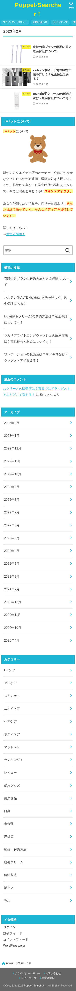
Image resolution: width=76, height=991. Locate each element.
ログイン (9, 927)
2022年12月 (12, 448)
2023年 (20, 963)
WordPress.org (14, 945)
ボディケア (12, 734)
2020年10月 (12, 627)
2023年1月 (12, 435)
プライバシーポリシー (15, 22)
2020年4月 (12, 640)
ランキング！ (13, 759)
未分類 (9, 823)
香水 (7, 900)
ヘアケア (10, 721)
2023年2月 (12, 423)
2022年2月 (12, 576)
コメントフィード (16, 939)
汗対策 (9, 836)
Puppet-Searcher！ (35, 985)
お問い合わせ (40, 22)
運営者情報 (48, 978)
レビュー (10, 772)
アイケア (10, 683)
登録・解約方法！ (17, 849)
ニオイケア (12, 708)
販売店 (9, 888)
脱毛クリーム (13, 862)
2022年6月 (12, 525)
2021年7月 (12, 589)
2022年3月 (12, 563)
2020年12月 (12, 602)
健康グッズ (12, 785)
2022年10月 (12, 474)
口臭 (7, 811)
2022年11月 (12, 461)
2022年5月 (12, 538)
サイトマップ (60, 22)
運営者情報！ (15, 234)
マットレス (12, 747)
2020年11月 (12, 614)
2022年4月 (12, 550)
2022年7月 (12, 512)
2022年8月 (12, 499)
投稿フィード (12, 933)
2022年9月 (12, 487)
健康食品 (10, 798)
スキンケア (12, 695)
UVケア (9, 670)
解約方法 (10, 875)
